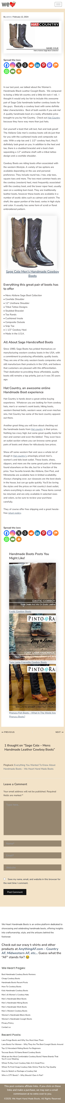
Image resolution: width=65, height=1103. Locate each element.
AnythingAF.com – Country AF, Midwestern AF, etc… (30, 951)
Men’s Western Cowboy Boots (14, 1011)
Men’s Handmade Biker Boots (14, 999)
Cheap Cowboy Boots (11, 978)
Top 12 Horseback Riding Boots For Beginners (21, 1048)
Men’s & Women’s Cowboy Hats (15, 994)
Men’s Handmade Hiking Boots (15, 1002)
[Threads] (25, 65)
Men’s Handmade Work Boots (14, 1007)
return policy (14, 513)
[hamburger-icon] (58, 4)
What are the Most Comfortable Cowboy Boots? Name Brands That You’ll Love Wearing (30, 1057)
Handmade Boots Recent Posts (15, 982)
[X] (19, 65)
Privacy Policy (8, 1023)
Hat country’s (20, 455)
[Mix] (56, 65)
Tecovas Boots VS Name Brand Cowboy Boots (21, 1052)
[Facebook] (6, 65)
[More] (19, 71)
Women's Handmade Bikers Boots (16, 1015)
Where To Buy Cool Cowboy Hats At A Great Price (23, 1063)
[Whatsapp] (6, 71)
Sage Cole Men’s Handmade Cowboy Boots (32, 273)
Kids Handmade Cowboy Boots (15, 990)
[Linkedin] (37, 65)
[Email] (12, 71)
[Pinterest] (43, 65)
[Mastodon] (49, 65)
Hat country (37, 429)
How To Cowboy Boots (11, 986)
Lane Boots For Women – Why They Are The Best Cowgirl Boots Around (32, 1044)
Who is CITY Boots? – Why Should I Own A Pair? (22, 1075)
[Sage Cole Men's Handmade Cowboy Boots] (32, 242)
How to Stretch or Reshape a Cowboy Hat (19, 1071)
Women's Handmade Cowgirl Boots (17, 1019)
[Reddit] (31, 65)
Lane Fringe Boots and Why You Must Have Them (23, 1040)
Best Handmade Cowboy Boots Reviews (19, 974)
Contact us (6, 1027)
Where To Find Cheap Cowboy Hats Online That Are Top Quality (29, 1067)
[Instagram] (12, 65)
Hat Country (54, 117)
